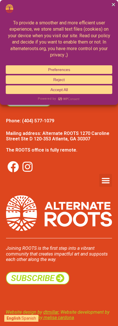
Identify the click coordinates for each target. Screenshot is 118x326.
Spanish (28, 318)
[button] (105, 180)
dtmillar (50, 312)
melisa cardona (58, 317)
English (14, 318)
